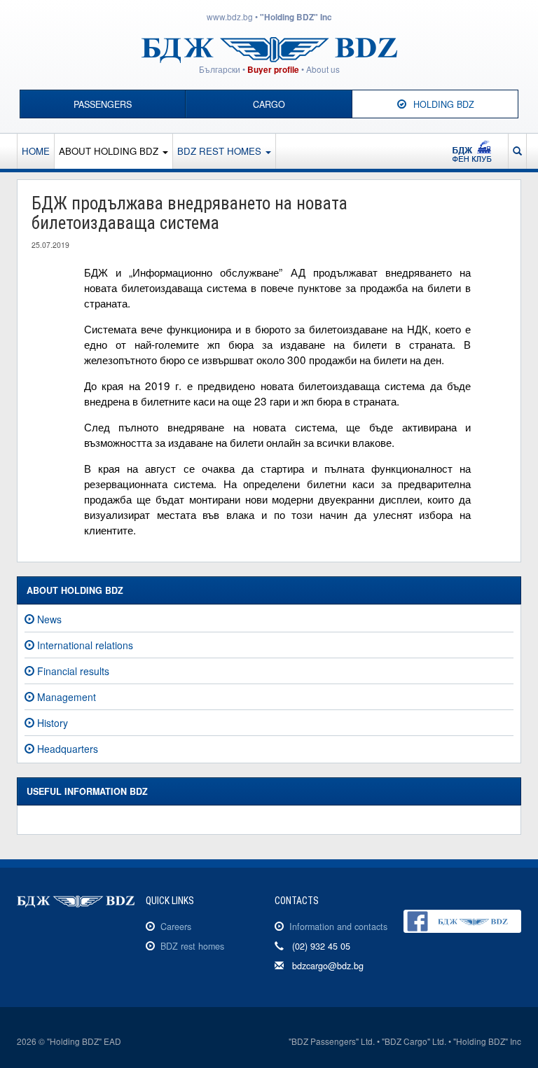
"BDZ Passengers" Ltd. (332, 1041)
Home (36, 151)
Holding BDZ (443, 104)
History (52, 723)
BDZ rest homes (220, 151)
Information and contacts (338, 926)
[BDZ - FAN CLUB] (478, 151)
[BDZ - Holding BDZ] (269, 48)
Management (66, 697)
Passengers (103, 104)
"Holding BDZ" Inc (296, 17)
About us (323, 69)
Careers (175, 926)
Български (219, 69)
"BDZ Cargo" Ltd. (414, 1041)
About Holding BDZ (110, 151)
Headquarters (67, 749)
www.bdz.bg (230, 16)
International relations (85, 645)
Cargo (269, 104)
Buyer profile (273, 70)
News (49, 619)
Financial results (73, 671)
